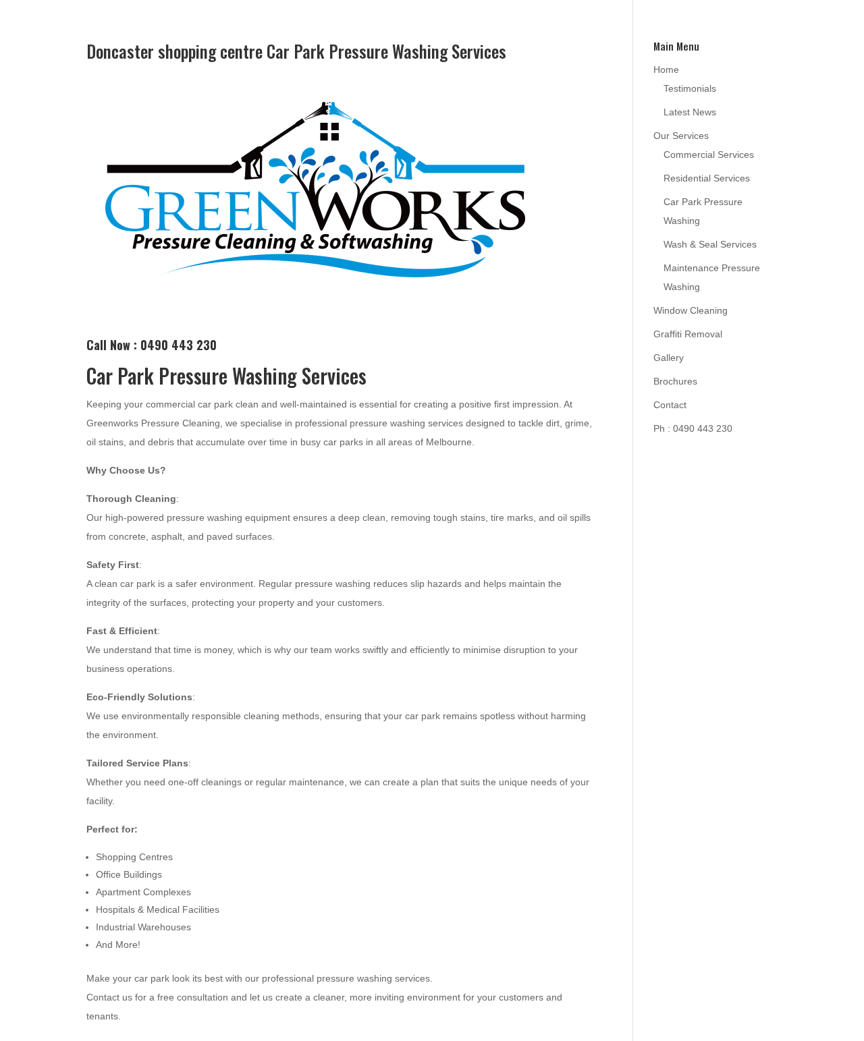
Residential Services (707, 178)
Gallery (668, 357)
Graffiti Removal (687, 334)
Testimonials (690, 88)
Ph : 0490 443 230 (692, 428)
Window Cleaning (690, 310)
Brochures (675, 381)
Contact (669, 404)
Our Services (681, 135)
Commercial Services (709, 154)
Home (666, 69)
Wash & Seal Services (710, 244)
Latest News (690, 112)
